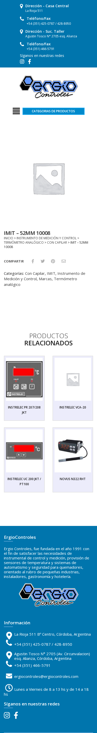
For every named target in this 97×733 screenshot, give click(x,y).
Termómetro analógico (24, 242)
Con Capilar (57, 242)
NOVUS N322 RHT (73, 479)
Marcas (45, 278)
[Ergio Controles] (48, 86)
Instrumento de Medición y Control (47, 238)
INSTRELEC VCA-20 (72, 407)
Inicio (8, 238)
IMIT (51, 273)
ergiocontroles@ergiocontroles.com (46, 676)
